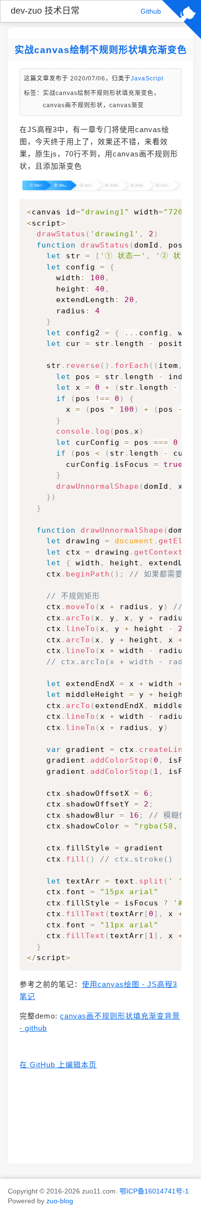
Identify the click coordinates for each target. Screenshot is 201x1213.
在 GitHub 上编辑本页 (58, 1064)
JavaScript (147, 78)
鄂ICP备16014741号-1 (154, 1191)
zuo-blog (59, 1201)
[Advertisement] (100, 1116)
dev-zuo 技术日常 (45, 11)
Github (151, 11)
